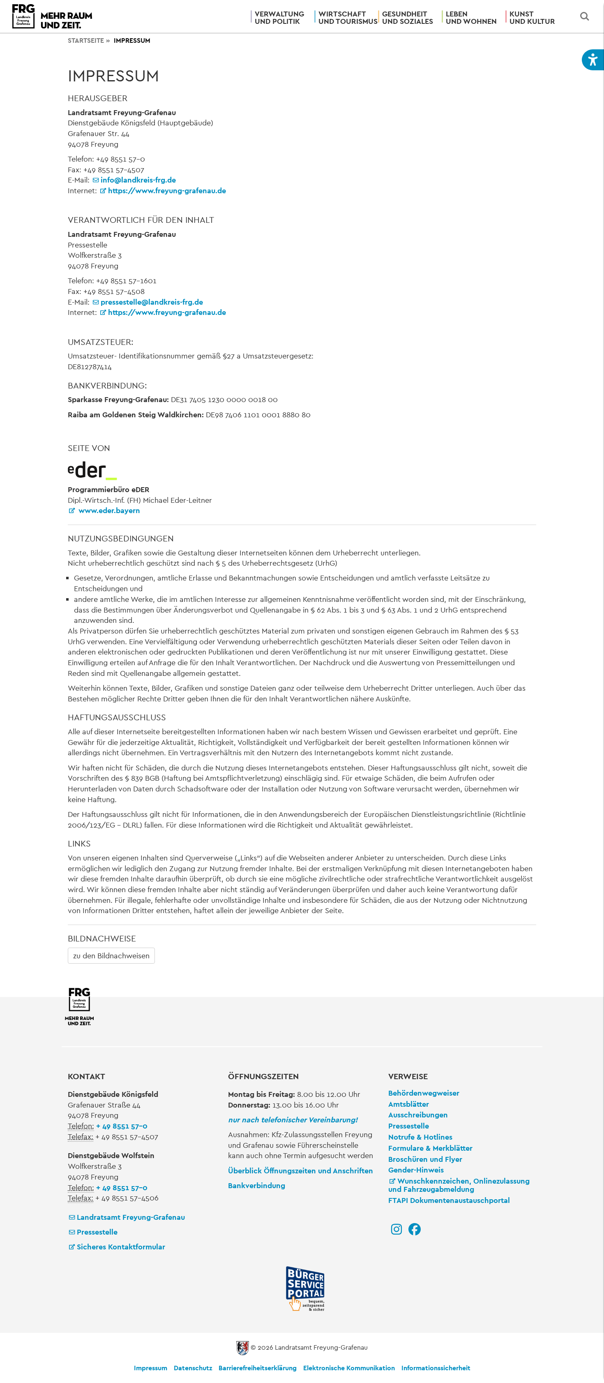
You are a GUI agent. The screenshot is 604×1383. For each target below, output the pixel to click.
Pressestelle (97, 1232)
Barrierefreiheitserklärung (258, 1368)
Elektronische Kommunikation (349, 1368)
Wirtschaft (345, 17)
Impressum (150, 1368)
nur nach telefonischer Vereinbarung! (292, 1119)
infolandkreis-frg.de (138, 180)
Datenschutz (193, 1368)
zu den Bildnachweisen (111, 955)
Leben (471, 17)
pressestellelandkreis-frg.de (152, 302)
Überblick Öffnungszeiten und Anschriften (300, 1170)
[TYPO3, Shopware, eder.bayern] (92, 469)
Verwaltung (279, 17)
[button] (593, 59)
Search (585, 16)
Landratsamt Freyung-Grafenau (131, 1217)
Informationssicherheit (435, 1368)
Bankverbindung (256, 1185)
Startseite (86, 40)
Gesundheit (407, 17)
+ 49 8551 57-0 (122, 1126)
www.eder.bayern (108, 510)
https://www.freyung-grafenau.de (167, 190)
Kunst (532, 17)
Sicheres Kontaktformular (121, 1246)
